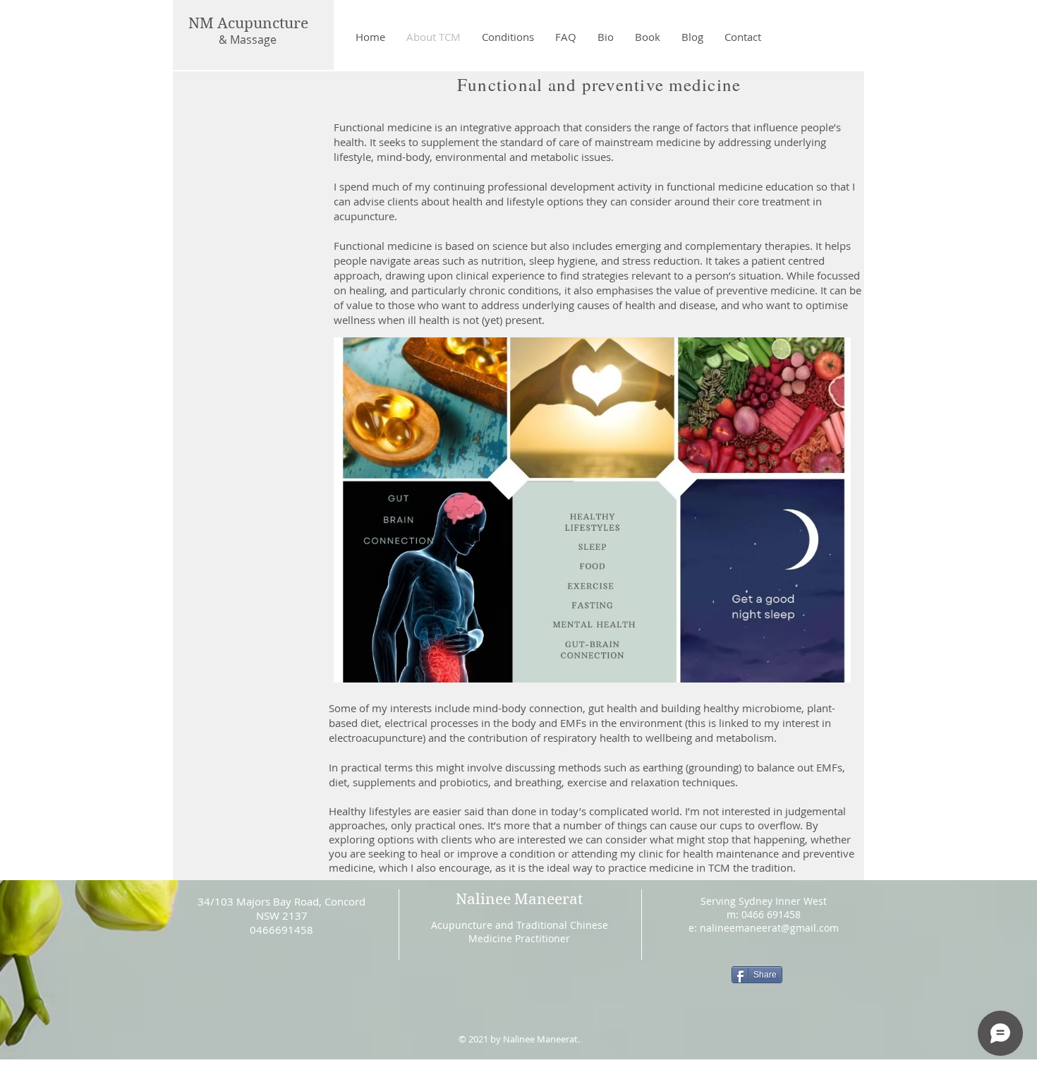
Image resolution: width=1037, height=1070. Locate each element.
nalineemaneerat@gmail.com (769, 927)
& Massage (248, 39)
